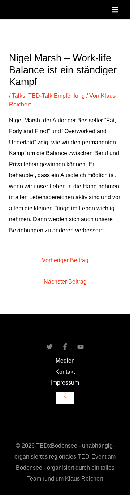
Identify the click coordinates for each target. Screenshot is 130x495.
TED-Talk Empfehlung (56, 95)
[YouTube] (80, 346)
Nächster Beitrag (65, 281)
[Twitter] (49, 346)
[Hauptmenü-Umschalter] (115, 10)
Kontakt (65, 371)
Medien (65, 360)
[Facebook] (65, 346)
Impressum (65, 382)
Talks (18, 95)
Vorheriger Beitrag (65, 260)
